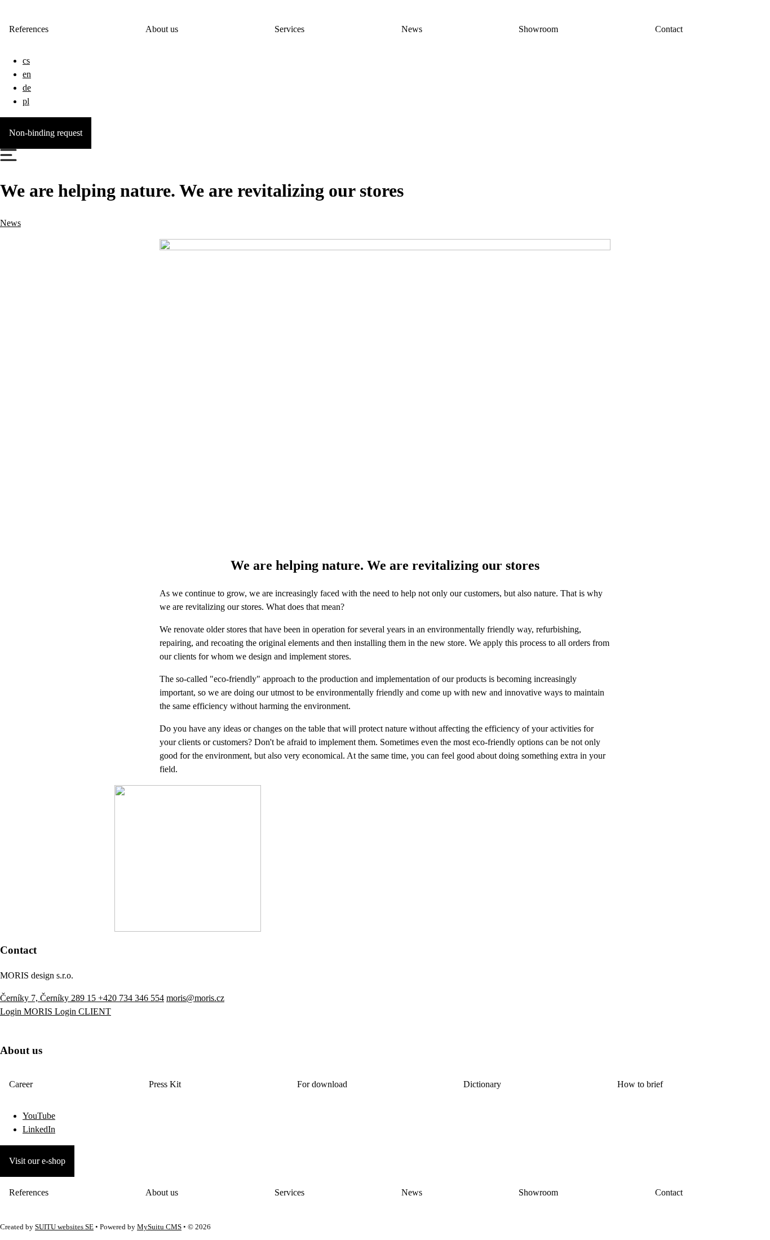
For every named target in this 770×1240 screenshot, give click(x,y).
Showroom (538, 29)
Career (21, 1084)
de (27, 87)
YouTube (39, 1116)
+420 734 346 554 (131, 998)
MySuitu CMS (159, 1227)
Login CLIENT (83, 1011)
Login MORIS (27, 1011)
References (28, 29)
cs (26, 60)
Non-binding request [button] (45, 133)
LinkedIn (39, 1129)
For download (322, 1084)
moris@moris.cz (195, 998)
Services (289, 29)
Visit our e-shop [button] (37, 1161)
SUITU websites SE (64, 1227)
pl (26, 101)
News (411, 29)
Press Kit (165, 1084)
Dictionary (482, 1084)
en (27, 74)
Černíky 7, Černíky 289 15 (49, 998)
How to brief (640, 1084)
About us (161, 29)
